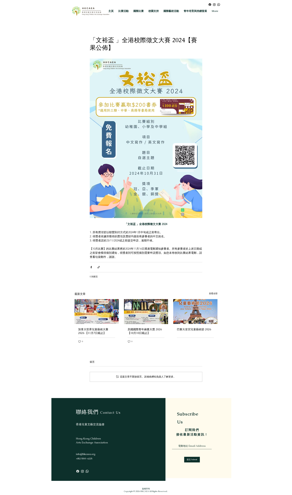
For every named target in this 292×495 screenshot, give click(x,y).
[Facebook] (210, 4)
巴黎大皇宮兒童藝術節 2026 (194, 329)
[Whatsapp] (218, 4)
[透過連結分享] (98, 267)
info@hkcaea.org (85, 454)
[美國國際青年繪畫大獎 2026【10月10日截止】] (146, 311)
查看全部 (213, 293)
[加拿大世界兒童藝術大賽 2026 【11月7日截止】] (97, 311)
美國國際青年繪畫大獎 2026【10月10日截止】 (145, 331)
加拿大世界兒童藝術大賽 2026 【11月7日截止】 (93, 331)
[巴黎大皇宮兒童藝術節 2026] (195, 311)
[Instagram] (214, 4)
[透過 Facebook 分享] (91, 267)
